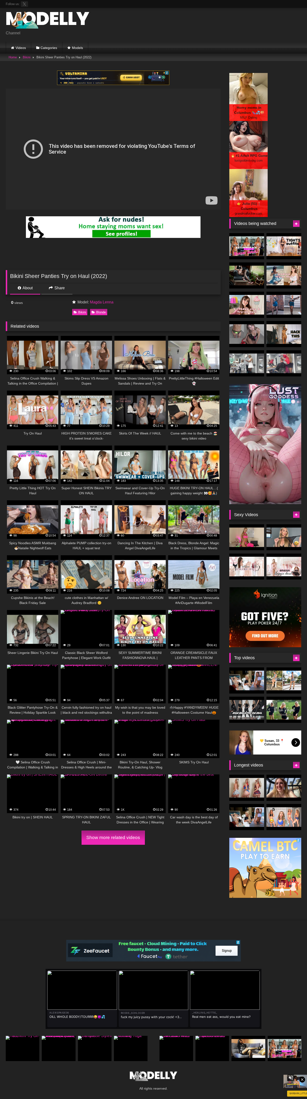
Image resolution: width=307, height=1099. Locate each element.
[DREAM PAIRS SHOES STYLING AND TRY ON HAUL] (176, 1048)
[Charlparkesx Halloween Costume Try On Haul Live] (246, 788)
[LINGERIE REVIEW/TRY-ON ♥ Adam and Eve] (246, 567)
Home (13, 57)
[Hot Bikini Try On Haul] (22, 1048)
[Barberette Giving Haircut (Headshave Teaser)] (246, 363)
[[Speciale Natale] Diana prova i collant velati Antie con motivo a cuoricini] (248, 1048)
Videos (21, 48)
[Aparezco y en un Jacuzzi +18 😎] (283, 788)
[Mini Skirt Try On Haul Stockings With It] (246, 334)
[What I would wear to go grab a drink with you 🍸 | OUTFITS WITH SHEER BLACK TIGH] (283, 246)
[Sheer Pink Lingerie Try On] (246, 537)
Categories (49, 48)
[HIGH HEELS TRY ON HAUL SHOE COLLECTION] (246, 710)
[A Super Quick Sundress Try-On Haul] (283, 275)
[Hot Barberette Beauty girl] (283, 363)
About (27, 288)
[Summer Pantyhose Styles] (95, 1048)
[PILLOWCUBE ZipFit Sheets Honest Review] (212, 1048)
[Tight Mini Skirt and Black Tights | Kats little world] (283, 305)
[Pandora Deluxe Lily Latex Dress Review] (246, 275)
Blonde (101, 312)
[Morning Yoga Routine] (131, 1048)
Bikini (26, 57)
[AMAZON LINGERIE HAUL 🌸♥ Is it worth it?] (283, 567)
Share (59, 288)
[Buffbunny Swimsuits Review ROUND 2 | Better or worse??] (283, 817)
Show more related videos (113, 837)
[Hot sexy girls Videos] (48, 21)
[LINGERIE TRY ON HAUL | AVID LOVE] (283, 537)
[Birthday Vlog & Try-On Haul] (246, 305)
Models (77, 48)
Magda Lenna (101, 302)
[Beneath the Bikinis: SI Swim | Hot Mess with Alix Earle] (246, 680)
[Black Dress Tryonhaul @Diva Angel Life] (283, 710)
